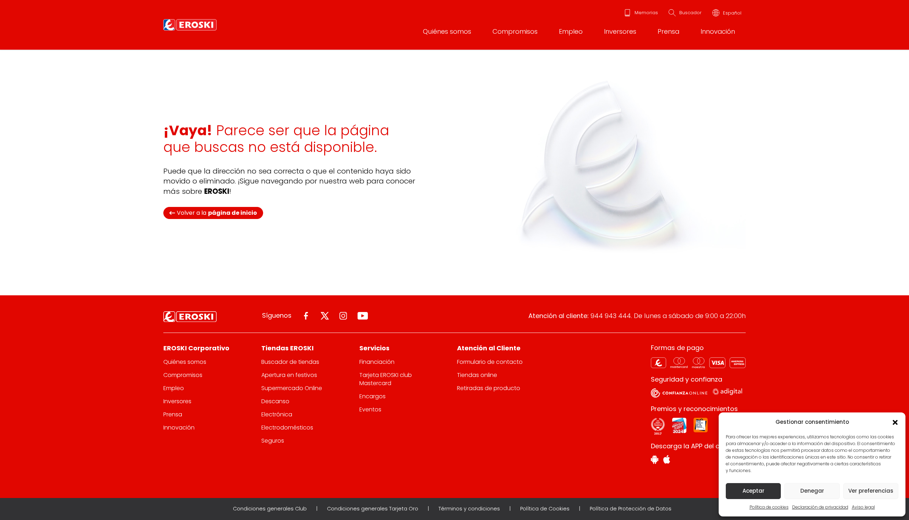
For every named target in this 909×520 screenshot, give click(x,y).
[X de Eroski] (325, 315)
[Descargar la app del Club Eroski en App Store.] (666, 460)
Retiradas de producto (488, 388)
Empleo (571, 31)
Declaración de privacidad (820, 507)
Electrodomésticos (287, 427)
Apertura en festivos (289, 375)
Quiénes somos (447, 31)
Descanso (275, 401)
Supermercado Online (291, 388)
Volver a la (217, 213)
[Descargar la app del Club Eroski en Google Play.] (654, 460)
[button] (894, 422)
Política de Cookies (545, 508)
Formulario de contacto (490, 362)
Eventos (370, 409)
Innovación (718, 31)
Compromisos (515, 31)
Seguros (272, 441)
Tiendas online (477, 375)
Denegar (812, 490)
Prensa (668, 31)
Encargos (372, 396)
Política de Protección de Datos (630, 508)
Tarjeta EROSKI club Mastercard (385, 379)
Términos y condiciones (469, 508)
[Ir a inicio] (190, 25)
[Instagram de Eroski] (343, 315)
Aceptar (753, 490)
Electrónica (276, 414)
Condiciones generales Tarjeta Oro (372, 508)
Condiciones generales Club (270, 508)
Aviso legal (863, 507)
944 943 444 (610, 315)
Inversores (620, 31)
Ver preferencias (870, 490)
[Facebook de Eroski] (306, 315)
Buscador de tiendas (290, 362)
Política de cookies (769, 507)
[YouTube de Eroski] (363, 315)
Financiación (376, 362)
